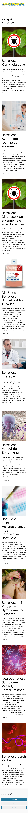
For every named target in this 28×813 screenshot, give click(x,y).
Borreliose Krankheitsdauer (14, 62)
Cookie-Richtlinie (6, 810)
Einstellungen (14, 807)
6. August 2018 (5, 480)
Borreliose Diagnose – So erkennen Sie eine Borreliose (13, 218)
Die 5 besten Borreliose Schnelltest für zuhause (12, 298)
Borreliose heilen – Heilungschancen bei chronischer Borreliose (13, 528)
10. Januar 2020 (6, 96)
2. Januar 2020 (5, 253)
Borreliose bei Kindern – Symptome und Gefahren (13, 608)
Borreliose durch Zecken (14, 758)
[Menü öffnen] (3, 9)
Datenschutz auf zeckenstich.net (18, 810)
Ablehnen (14, 803)
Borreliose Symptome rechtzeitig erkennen (10, 140)
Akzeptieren (14, 799)
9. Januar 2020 (5, 174)
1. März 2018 (5, 639)
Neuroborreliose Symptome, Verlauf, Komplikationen (13, 684)
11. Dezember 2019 (6, 406)
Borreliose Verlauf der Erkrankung (10, 448)
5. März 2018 (5, 563)
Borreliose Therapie (9, 374)
